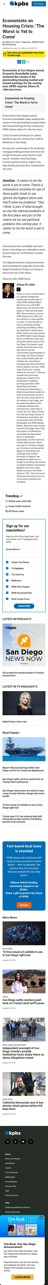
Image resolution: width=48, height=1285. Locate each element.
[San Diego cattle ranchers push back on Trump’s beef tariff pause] (24, 981)
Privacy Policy (10, 1186)
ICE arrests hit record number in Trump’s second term (23, 674)
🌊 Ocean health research (18, 506)
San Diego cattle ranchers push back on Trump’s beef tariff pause (23, 780)
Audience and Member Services (17, 1207)
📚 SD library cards (14, 511)
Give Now (38, 3)
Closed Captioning (12, 1212)
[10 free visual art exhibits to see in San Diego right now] (24, 933)
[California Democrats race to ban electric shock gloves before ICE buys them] (24, 1084)
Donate (24, 905)
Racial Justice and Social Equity (14, 1045)
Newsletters (10, 1163)
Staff (7, 1191)
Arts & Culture (8, 949)
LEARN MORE (22, 1277)
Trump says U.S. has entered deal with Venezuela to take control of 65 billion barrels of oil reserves (22, 819)
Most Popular (11, 732)
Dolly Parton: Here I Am (15, 721)
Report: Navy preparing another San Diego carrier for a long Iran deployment (23, 769)
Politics (5, 997)
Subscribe (24, 606)
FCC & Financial (11, 1172)
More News (10, 917)
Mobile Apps (10, 1177)
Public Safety (7, 1099)
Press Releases (11, 1182)
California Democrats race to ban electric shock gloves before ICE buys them (23, 1106)
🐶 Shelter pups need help (18, 501)
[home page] (19, 3)
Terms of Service (11, 1195)
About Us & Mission (12, 1159)
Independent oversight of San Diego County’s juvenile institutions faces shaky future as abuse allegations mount (23, 1053)
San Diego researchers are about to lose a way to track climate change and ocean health (23, 793)
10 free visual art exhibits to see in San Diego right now (22, 806)
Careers (8, 1168)
